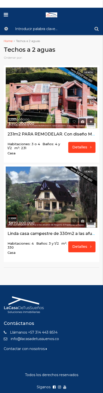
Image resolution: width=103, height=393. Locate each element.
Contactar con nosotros (25, 349)
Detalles (80, 147)
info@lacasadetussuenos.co (35, 339)
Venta (88, 72)
